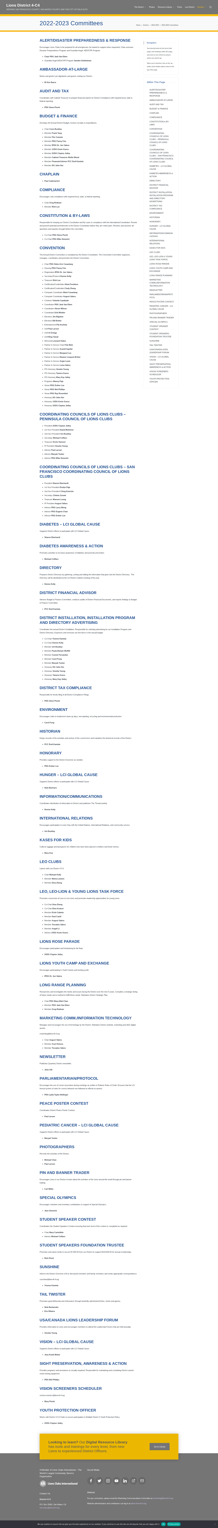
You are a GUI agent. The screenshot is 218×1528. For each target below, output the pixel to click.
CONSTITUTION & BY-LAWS (159, 123)
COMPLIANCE (155, 117)
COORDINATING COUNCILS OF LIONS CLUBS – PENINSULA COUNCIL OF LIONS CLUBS (159, 139)
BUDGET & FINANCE (158, 109)
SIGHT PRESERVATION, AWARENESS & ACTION (160, 365)
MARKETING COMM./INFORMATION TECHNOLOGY (159, 283)
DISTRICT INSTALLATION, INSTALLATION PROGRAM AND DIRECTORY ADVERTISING (161, 196)
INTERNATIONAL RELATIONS (156, 242)
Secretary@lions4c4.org (50, 1508)
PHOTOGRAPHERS (158, 313)
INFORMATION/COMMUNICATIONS (161, 234)
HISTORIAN (154, 217)
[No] (215, 1524)
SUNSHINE (154, 341)
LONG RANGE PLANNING (160, 275)
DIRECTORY (155, 181)
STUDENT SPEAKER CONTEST (158, 327)
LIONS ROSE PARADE (159, 264)
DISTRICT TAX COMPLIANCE (155, 207)
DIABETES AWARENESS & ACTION (161, 174)
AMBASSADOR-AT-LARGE (161, 100)
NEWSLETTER (155, 290)
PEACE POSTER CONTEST (161, 302)
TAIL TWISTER (155, 345)
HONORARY (155, 222)
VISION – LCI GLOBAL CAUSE (159, 358)
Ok (163, 1524)
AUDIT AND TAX (156, 104)
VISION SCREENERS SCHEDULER (158, 373)
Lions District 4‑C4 (23, 5)
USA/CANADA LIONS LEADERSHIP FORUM (159, 351)
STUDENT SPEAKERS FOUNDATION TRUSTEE (160, 335)
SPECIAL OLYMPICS (158, 322)
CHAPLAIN (154, 113)
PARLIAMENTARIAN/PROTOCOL (161, 295)
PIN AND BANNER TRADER (161, 318)
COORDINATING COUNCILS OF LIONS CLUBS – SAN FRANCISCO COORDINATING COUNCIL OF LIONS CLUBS (161, 156)
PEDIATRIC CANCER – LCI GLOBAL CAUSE (161, 307)
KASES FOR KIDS (157, 248)
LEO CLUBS (154, 252)
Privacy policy (173, 1524)
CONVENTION (155, 129)
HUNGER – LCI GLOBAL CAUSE (160, 227)
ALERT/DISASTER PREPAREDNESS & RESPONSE (158, 93)
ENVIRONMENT (156, 213)
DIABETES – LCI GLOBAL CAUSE (160, 167)
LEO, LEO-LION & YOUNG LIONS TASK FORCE (160, 258)
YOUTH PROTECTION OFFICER (159, 380)
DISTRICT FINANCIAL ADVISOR (158, 186)
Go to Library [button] (159, 1447)
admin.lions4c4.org (138, 1503)
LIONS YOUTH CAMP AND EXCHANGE (161, 269)
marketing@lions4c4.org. (163, 1498)
